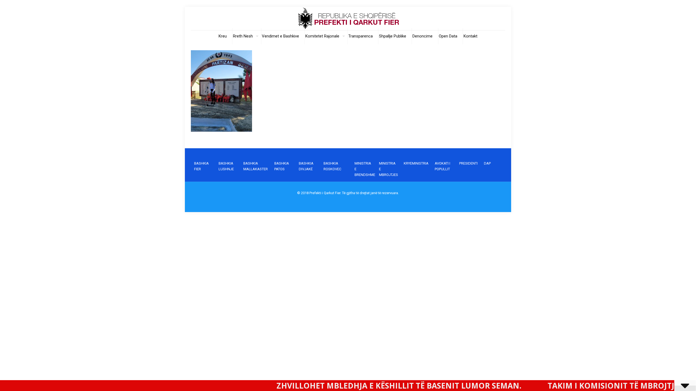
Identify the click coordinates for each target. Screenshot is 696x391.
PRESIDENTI (468, 163)
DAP (487, 163)
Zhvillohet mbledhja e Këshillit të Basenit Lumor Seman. (365, 385)
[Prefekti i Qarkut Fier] (348, 18)
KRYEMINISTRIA (416, 163)
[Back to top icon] (670, 380)
